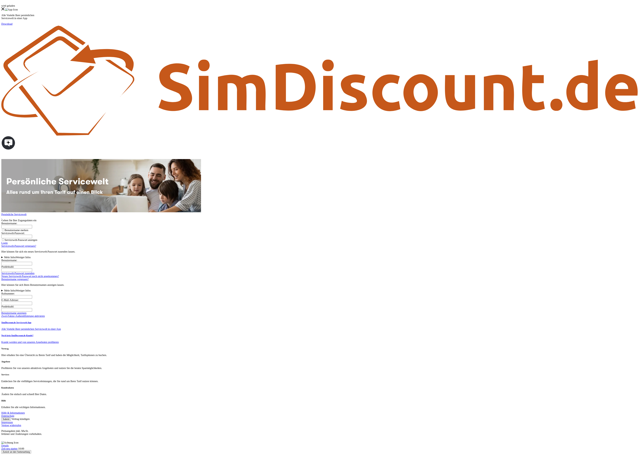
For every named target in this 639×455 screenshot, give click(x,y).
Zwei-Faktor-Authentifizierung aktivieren (23, 316)
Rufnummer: (8, 293)
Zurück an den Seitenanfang (16, 452)
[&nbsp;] (1, 217)
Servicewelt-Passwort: (13, 233)
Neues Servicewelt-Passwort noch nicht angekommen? (30, 276)
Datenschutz (7, 415)
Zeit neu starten (9, 448)
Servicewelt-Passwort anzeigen (21, 240)
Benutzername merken (16, 230)
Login (4, 243)
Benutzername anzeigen (13, 313)
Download (6, 23)
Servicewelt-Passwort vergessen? (18, 246)
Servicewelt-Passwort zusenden (17, 273)
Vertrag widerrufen (11, 425)
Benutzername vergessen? (15, 279)
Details (5, 445)
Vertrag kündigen (20, 419)
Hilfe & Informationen (13, 412)
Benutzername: (9, 260)
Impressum (7, 422)
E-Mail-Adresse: (10, 300)
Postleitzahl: (7, 266)
